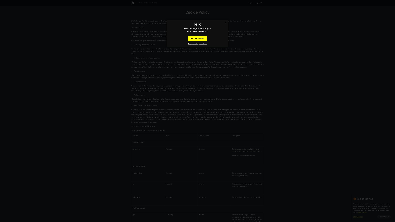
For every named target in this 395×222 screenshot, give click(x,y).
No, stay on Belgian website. (197, 44)
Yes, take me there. (197, 38)
